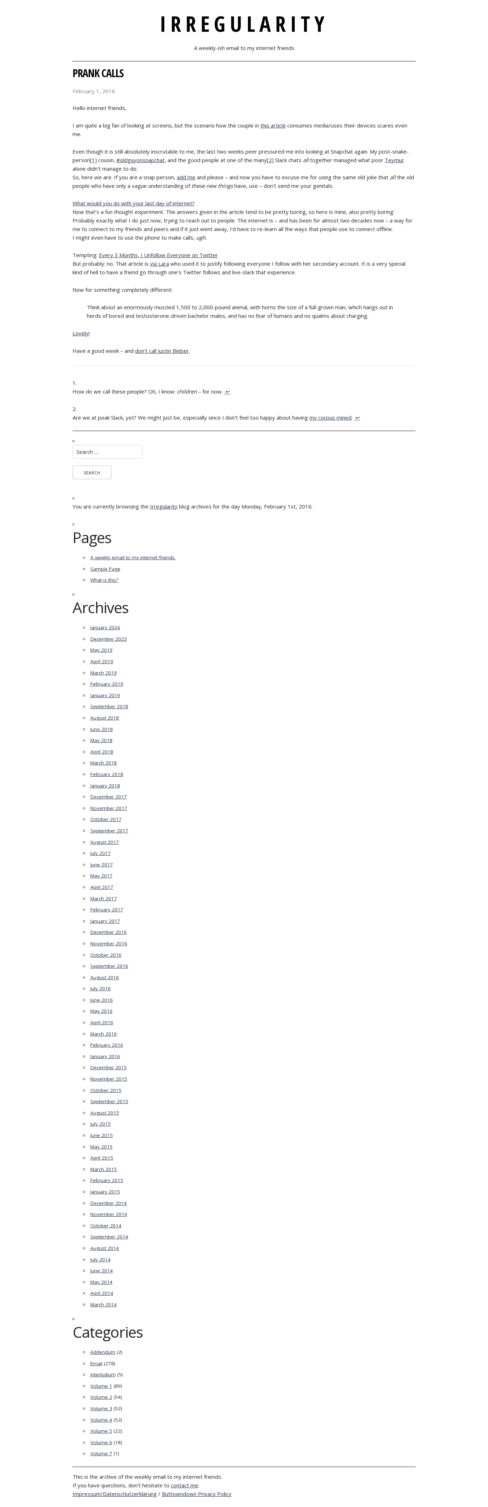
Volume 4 (101, 1420)
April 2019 (101, 661)
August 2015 (104, 1113)
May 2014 (101, 1282)
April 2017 (101, 887)
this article (273, 125)
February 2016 (106, 1045)
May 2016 (101, 1011)
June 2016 (101, 1000)
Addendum (102, 1352)
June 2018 (101, 729)
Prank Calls (98, 73)
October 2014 (105, 1225)
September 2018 (109, 706)
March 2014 (103, 1304)
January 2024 (105, 627)
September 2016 (109, 966)
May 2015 (101, 1146)
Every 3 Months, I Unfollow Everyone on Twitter (158, 255)
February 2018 (106, 774)
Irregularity (244, 23)
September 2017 (109, 830)
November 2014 (108, 1214)
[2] (270, 160)
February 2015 (106, 1180)
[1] (93, 160)
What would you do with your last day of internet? (134, 203)
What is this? (104, 580)
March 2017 (103, 898)
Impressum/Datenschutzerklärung (115, 1493)
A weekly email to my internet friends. (133, 557)
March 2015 (103, 1169)
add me (186, 177)
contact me (184, 1485)
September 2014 (109, 1236)
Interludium (103, 1374)
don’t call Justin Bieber (162, 350)
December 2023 (108, 639)
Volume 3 (101, 1408)
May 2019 (101, 650)
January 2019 (105, 695)
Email (96, 1363)
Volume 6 (101, 1442)
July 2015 (100, 1124)
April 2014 (101, 1293)
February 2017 (106, 909)
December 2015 (108, 1067)
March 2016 (103, 1034)
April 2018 (101, 752)
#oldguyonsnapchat (140, 160)
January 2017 (105, 921)
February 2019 (106, 684)
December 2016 (108, 932)
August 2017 (104, 842)
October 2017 (105, 819)
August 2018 (104, 718)
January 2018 (105, 785)
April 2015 (101, 1158)
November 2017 (108, 808)
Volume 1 (101, 1386)
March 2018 (103, 763)
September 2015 (109, 1101)
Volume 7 (101, 1453)
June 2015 (101, 1135)
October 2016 (105, 955)
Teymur (394, 160)
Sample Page (105, 569)
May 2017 (101, 875)
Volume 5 (101, 1431)
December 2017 (108, 796)
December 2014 (108, 1203)
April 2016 (101, 1022)
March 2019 (103, 673)
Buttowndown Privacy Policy (196, 1493)
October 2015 (105, 1090)
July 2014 (100, 1259)
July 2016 (100, 988)
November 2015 (108, 1079)
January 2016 (105, 1056)
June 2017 (101, 864)
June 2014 (101, 1270)
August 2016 (104, 977)
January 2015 (105, 1191)
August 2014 (104, 1248)
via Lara (159, 263)
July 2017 (100, 853)
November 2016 (108, 943)
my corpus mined (330, 417)
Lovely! (81, 333)
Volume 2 (101, 1397)
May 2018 (101, 740)
